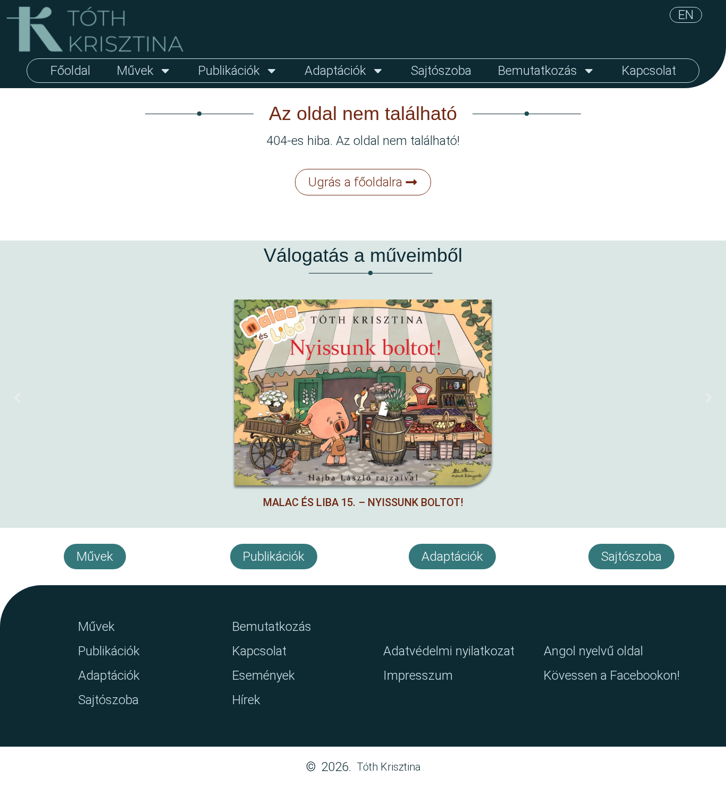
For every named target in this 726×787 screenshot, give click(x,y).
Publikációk (229, 70)
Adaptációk (335, 70)
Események (263, 675)
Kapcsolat (649, 70)
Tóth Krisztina (389, 766)
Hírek (246, 699)
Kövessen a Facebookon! (612, 675)
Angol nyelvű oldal (593, 651)
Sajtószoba (441, 70)
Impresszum (418, 675)
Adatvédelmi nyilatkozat (448, 651)
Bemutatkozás (537, 70)
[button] (17, 398)
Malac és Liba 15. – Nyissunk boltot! (363, 502)
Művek (135, 70)
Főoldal (70, 70)
